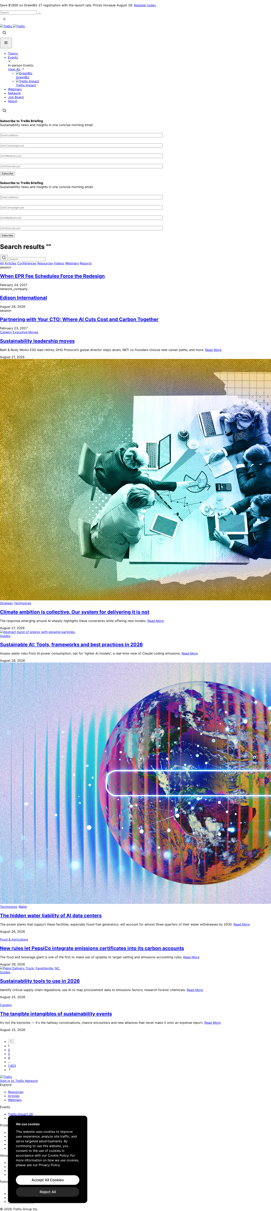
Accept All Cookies (48, 1180)
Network (14, 93)
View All (14, 69)
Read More (213, 350)
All (2, 263)
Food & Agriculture (14, 939)
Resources (45, 263)
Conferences (26, 263)
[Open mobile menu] (6, 43)
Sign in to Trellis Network (19, 1081)
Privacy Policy (49, 1165)
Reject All (48, 1192)
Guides (5, 636)
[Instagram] (7, 1186)
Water (22, 907)
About (12, 101)
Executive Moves (25, 332)
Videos (59, 263)
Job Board (16, 97)
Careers (6, 332)
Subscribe (7, 173)
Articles (10, 263)
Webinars (15, 89)
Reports (86, 263)
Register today (145, 5)
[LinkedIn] (2, 1186)
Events (13, 57)
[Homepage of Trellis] (6, 1077)
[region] (47, 1159)
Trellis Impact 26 (20, 1114)
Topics (13, 53)
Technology (22, 603)
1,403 (12, 1066)
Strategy (6, 603)
